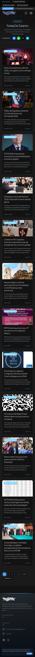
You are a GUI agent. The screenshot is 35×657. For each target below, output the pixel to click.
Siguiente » (7, 578)
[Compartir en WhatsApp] (18, 38)
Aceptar (29, 653)
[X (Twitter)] (8, 640)
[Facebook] (3, 640)
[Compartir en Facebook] (14, 38)
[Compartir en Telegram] (27, 38)
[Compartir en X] (23, 38)
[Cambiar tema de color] (26, 13)
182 (24, 574)
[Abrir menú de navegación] (31, 13)
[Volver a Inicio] (9, 13)
